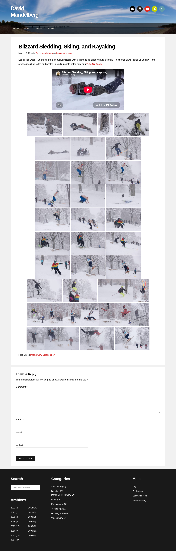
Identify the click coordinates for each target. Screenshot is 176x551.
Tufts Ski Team (94, 64)
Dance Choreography (61, 495)
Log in (135, 487)
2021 (13, 512)
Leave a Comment (64, 53)
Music (54, 499)
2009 (30, 517)
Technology (56, 509)
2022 (13, 508)
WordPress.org (139, 500)
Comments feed (139, 496)
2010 (30, 512)
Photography (36, 355)
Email (19, 432)
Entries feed (137, 491)
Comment (21, 387)
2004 (30, 535)
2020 (13, 517)
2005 (30, 531)
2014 (13, 540)
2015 (13, 535)
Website (20, 445)
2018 (13, 521)
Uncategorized (58, 513)
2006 (30, 526)
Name (20, 419)
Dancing (55, 491)
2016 (13, 531)
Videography (49, 355)
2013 (30, 508)
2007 (30, 521)
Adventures (56, 487)
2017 (13, 526)
